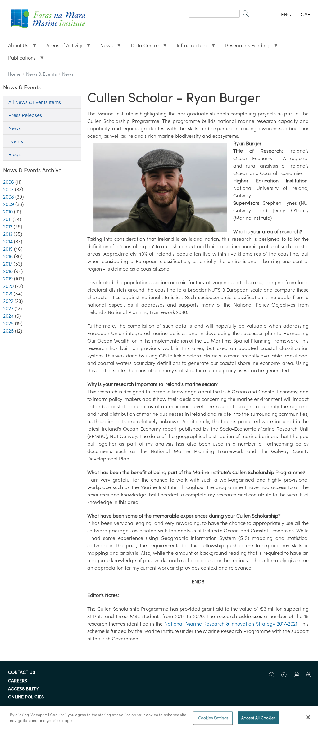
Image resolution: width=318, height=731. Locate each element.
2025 (8, 323)
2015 (8, 249)
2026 (8, 331)
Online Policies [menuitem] (26, 697)
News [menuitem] (104, 47)
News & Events (41, 74)
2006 (8, 182)
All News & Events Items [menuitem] (34, 102)
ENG (286, 14)
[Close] (308, 717)
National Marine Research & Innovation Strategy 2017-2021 (230, 624)
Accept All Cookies (258, 717)
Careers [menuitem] (17, 681)
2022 (8, 301)
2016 (8, 256)
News (67, 74)
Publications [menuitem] (19, 59)
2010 (8, 212)
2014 (8, 241)
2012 (7, 226)
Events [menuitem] (15, 141)
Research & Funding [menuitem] (245, 47)
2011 (7, 219)
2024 (8, 316)
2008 (8, 197)
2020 (8, 286)
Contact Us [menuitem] (21, 672)
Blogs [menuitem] (14, 154)
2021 (7, 293)
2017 (7, 264)
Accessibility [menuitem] (23, 689)
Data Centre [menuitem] (142, 47)
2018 (8, 271)
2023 (8, 308)
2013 (7, 234)
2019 (8, 279)
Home (14, 74)
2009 (8, 204)
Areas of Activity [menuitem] (61, 47)
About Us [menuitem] (15, 47)
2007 (8, 189)
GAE (305, 14)
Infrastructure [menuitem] (189, 47)
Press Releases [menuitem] (25, 115)
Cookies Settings (213, 717)
